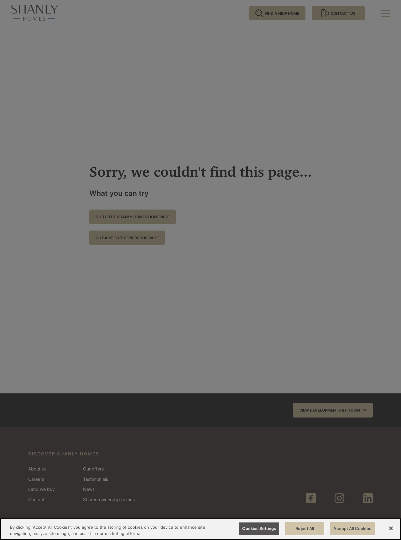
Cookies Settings (259, 528)
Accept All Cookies (352, 528)
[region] (200, 529)
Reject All (304, 528)
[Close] (391, 528)
